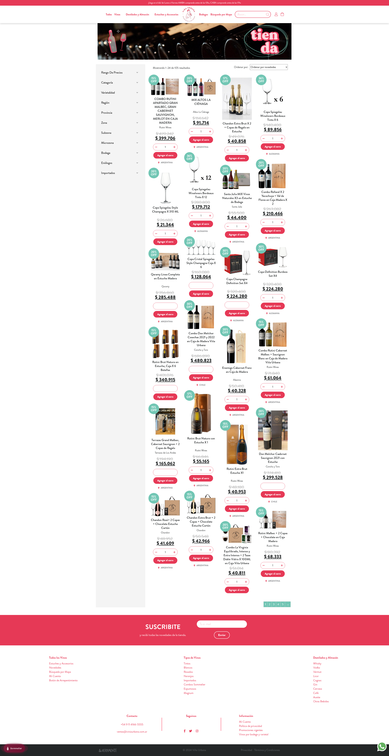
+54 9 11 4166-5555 (132, 724)
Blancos (188, 668)
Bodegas (203, 14)
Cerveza (317, 689)
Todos (109, 14)
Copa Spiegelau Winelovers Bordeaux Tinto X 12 (201, 193)
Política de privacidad (250, 726)
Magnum (188, 693)
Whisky (317, 663)
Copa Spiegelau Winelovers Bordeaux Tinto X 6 (272, 116)
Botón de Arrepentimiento (63, 680)
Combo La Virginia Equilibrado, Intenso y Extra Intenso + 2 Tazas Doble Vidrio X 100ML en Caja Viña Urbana (237, 555)
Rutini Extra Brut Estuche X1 (237, 471)
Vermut (317, 672)
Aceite (316, 697)
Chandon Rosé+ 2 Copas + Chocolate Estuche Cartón (165, 524)
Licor (316, 676)
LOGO (188, 14)
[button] (120, 73)
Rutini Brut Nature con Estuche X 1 (201, 440)
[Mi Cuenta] (276, 14)
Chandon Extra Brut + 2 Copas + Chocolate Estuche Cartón (201, 522)
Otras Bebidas (321, 701)
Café (315, 693)
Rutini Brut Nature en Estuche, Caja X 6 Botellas (165, 366)
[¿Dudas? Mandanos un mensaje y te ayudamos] (382, 746)
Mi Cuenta (55, 676)
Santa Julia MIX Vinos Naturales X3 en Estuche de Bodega (237, 198)
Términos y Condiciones (267, 750)
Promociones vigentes (251, 730)
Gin (315, 684)
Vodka (316, 668)
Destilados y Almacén (137, 14)
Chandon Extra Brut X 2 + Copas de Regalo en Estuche (237, 127)
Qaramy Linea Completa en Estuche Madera (165, 276)
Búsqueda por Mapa (221, 14)
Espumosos (190, 689)
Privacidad (246, 750)
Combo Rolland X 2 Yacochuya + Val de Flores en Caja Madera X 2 (272, 198)
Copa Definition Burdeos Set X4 (272, 274)
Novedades (55, 668)
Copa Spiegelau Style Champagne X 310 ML (165, 210)
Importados (190, 680)
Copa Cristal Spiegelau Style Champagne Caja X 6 (201, 263)
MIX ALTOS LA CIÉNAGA (201, 102)
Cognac (317, 680)
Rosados (188, 672)
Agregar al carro (165, 155)
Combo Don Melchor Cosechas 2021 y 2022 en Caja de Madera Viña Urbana (201, 339)
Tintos (187, 663)
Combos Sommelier (194, 684)
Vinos (117, 14)
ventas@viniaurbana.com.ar (132, 732)
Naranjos (189, 676)
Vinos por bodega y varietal (253, 734)
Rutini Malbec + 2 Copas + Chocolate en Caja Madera (272, 537)
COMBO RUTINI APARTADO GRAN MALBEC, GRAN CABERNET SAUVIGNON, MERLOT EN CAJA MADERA (165, 111)
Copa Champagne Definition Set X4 (237, 281)
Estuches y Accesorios (166, 14)
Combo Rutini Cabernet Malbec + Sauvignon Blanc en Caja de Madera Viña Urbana (272, 356)
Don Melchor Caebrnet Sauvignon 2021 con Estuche (273, 458)
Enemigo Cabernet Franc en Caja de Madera (237, 370)
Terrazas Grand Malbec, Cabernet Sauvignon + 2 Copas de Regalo (165, 444)
